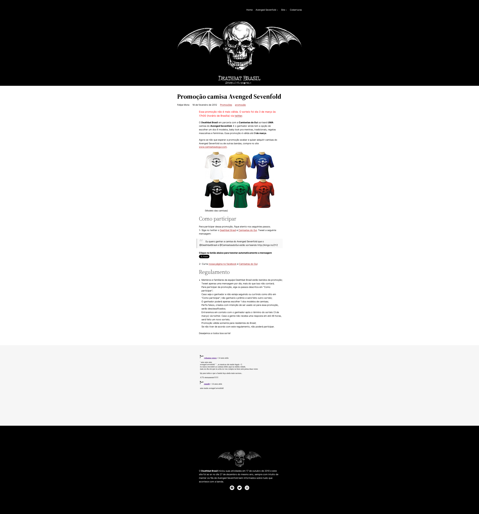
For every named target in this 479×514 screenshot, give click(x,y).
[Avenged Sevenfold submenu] (277, 10)
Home (249, 9)
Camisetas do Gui (248, 230)
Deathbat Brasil (228, 230)
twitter (238, 115)
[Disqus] (239, 385)
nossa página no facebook (223, 264)
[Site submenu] (286, 10)
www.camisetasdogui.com (213, 147)
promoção (240, 105)
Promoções (226, 105)
